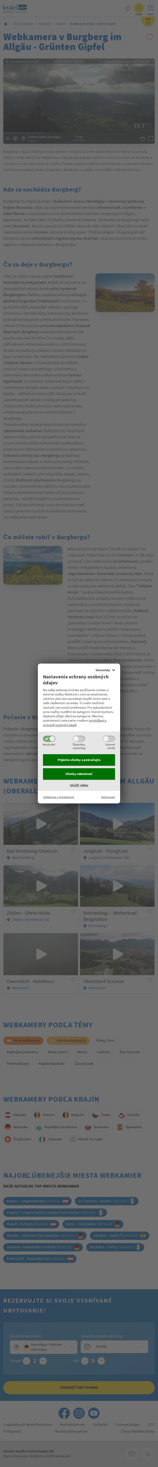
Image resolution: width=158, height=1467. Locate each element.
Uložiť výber (79, 785)
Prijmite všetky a (79, 760)
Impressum (108, 797)
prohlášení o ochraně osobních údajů (75, 722)
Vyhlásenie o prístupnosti (58, 797)
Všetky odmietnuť (79, 774)
